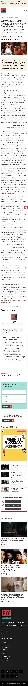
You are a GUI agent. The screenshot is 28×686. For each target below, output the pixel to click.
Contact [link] (3, 636)
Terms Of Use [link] (4, 658)
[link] (26, 207)
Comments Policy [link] (5, 656)
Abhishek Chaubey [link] (14, 329)
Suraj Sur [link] (5, 573)
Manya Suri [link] (5, 599)
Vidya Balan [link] (7, 332)
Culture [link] (2, 15)
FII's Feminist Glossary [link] (9, 427)
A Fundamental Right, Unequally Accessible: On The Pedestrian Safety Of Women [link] (19, 488)
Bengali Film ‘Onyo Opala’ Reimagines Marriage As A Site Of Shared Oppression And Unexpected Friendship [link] (13, 568)
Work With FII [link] (4, 649)
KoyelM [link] (5, 36)
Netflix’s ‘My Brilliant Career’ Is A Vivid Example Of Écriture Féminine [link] (19, 481)
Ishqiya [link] (16, 331)
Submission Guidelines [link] (6, 638)
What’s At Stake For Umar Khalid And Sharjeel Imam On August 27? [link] (19, 467)
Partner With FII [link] (5, 647)
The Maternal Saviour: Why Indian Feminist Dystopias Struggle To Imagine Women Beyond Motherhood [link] (13, 595)
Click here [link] (16, 4)
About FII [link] (3, 633)
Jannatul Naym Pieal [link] (16, 484)
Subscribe (5, 406)
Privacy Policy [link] (4, 660)
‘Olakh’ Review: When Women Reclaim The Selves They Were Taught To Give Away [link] (18, 474)
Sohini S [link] (13, 469)
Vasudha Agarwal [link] (15, 491)
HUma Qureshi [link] (9, 331)
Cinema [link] (7, 15)
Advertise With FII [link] (5, 645)
